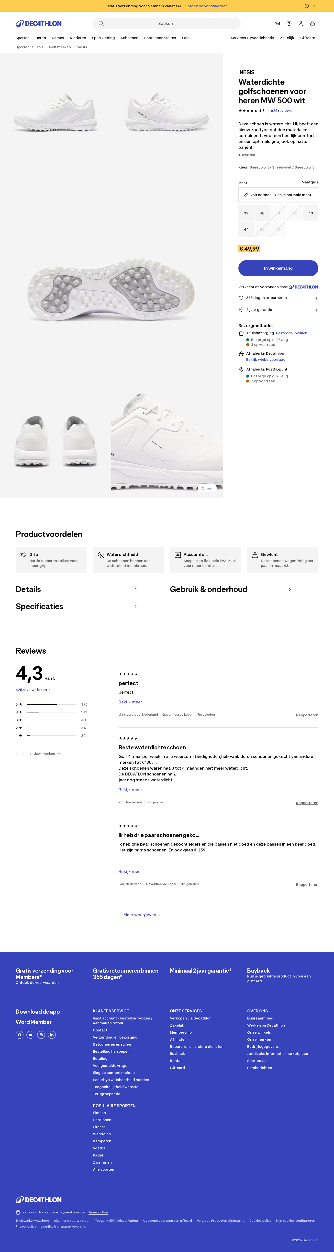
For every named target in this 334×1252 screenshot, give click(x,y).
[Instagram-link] (41, 1035)
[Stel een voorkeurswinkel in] (277, 23)
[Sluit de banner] (314, 6)
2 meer (207, 488)
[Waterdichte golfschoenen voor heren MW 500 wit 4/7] (55, 442)
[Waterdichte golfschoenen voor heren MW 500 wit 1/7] (167, 109)
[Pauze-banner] (307, 6)
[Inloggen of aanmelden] (301, 23)
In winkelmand (278, 268)
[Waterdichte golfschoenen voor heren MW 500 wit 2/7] (55, 109)
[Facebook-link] (19, 1035)
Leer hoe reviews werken (35, 754)
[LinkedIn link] (52, 1035)
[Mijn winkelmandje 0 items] (312, 23)
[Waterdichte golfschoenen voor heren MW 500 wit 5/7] (167, 442)
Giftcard (307, 38)
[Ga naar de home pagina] (39, 23)
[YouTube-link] (30, 1035)
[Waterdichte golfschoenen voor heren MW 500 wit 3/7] (111, 276)
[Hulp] (289, 23)
